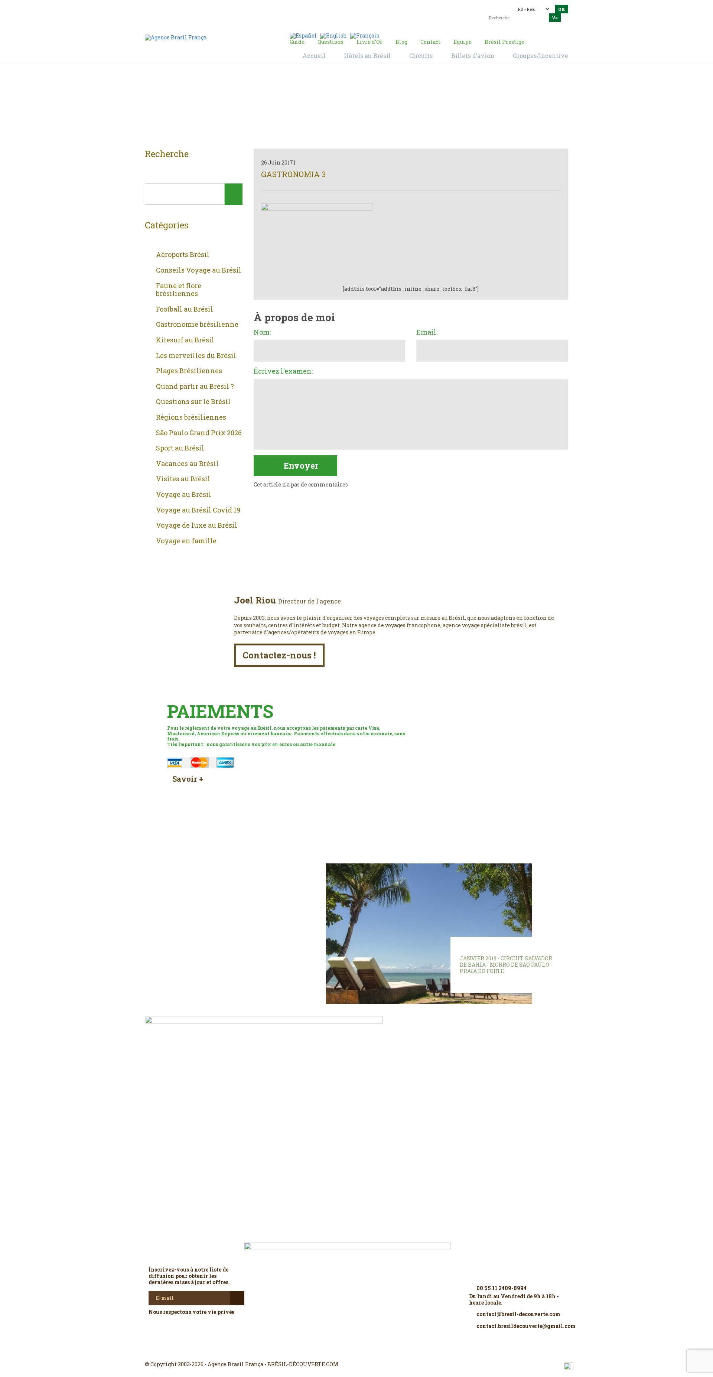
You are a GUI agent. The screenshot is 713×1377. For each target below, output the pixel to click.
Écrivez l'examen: (283, 371)
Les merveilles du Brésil (196, 356)
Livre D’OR (245, 880)
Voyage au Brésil (183, 495)
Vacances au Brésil (187, 464)
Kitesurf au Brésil (185, 340)
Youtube (374, 1351)
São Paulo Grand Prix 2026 (199, 433)
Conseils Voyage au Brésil (198, 270)
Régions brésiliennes (191, 417)
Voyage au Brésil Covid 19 (198, 510)
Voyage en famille (186, 541)
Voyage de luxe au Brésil (196, 525)
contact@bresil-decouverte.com (352, 6)
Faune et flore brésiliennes (178, 290)
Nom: (262, 332)
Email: (426, 332)
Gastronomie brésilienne (197, 324)
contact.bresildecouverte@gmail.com (339, 12)
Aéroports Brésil (182, 255)
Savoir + (188, 779)
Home (347, 108)
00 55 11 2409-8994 (210, 8)
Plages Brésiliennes (189, 371)
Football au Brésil (184, 309)
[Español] (303, 35)
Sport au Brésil (180, 448)
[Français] (364, 35)
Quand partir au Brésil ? (195, 386)
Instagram (356, 1351)
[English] (333, 35)
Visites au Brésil (183, 479)
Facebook (339, 1351)
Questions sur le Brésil (193, 402)
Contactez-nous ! (279, 655)
